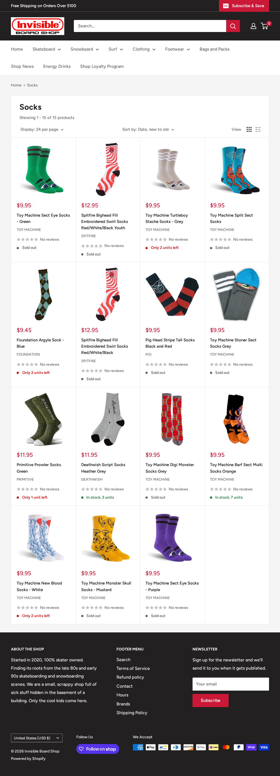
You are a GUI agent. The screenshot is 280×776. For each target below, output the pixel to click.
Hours (122, 694)
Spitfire (88, 236)
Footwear (174, 49)
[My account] (253, 26)
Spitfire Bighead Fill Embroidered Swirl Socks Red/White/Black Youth (104, 222)
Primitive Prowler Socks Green (39, 467)
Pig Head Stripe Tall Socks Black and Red (170, 343)
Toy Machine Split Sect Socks (231, 218)
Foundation (28, 354)
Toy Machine (29, 230)
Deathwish (92, 479)
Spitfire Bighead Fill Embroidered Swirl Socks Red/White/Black (104, 346)
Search (123, 659)
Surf (113, 49)
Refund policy (130, 677)
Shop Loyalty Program (102, 66)
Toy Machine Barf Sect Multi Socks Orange (236, 467)
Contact (124, 686)
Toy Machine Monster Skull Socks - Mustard (106, 586)
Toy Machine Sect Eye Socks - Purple (172, 586)
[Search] (233, 26)
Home (17, 49)
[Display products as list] (258, 129)
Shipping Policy (131, 712)
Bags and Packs (214, 49)
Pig (148, 354)
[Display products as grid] (249, 129)
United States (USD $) (32, 738)
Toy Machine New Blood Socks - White (39, 586)
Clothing (141, 49)
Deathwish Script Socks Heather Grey (103, 467)
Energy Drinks (57, 66)
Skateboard (44, 49)
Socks (32, 85)
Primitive (25, 479)
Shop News (22, 66)
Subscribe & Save (248, 5)
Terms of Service (133, 668)
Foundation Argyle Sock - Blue (40, 343)
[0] (264, 26)
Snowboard (82, 49)
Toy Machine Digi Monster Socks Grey (169, 467)
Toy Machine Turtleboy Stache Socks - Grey (166, 218)
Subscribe (210, 700)
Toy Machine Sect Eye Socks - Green (43, 218)
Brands (123, 704)
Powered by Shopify (28, 758)
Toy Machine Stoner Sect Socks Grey (233, 343)
